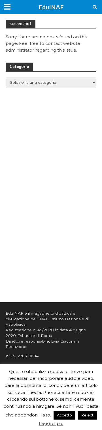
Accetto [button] (64, 415)
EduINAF (51, 7)
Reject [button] (87, 415)
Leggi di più (51, 423)
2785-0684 (28, 356)
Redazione (16, 346)
